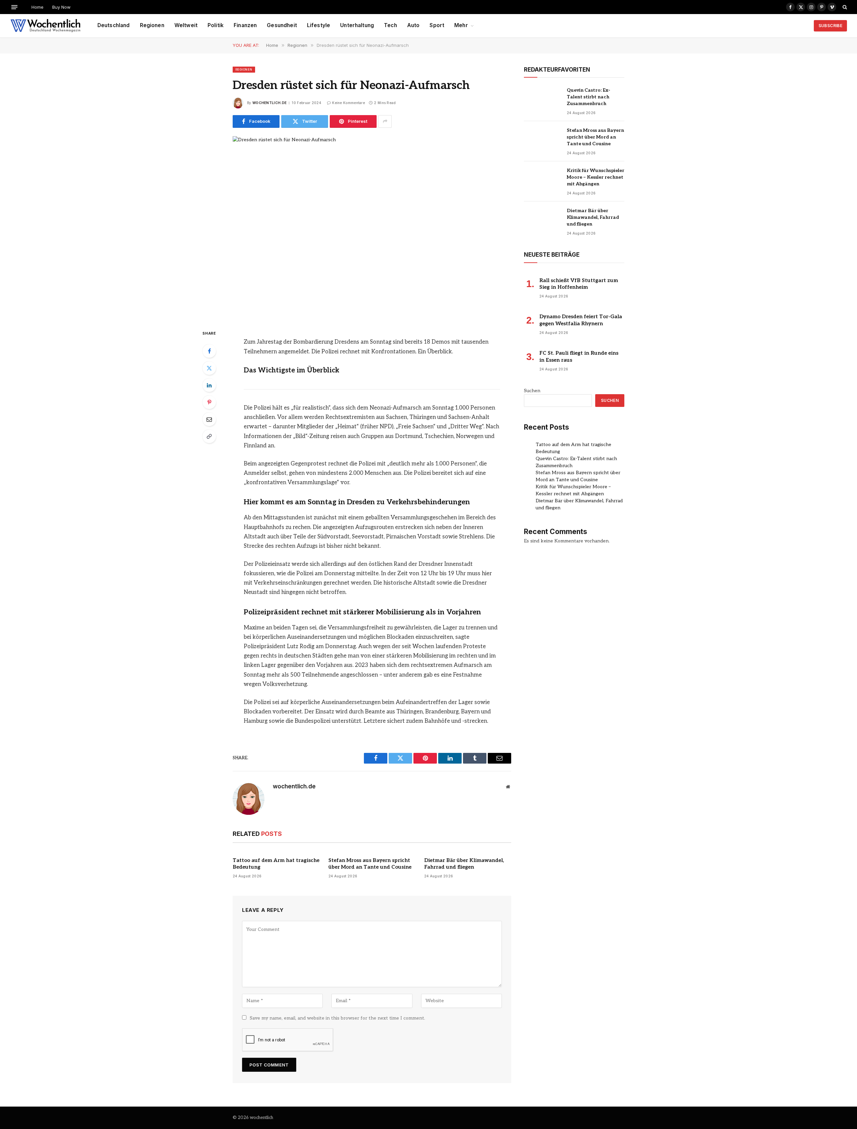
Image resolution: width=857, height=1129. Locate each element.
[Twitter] (209, 368)
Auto (413, 25)
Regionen (152, 25)
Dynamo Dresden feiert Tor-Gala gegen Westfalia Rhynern (580, 320)
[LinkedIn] (209, 385)
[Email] (209, 419)
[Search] (844, 7)
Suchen (532, 391)
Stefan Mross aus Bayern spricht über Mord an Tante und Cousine (369, 863)
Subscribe (830, 25)
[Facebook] (209, 351)
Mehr (461, 25)
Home (37, 7)
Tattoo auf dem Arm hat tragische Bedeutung (276, 863)
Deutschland (113, 25)
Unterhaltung (357, 25)
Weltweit (186, 25)
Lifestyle (318, 25)
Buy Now (61, 7)
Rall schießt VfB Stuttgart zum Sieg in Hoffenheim (578, 283)
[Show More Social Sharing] (385, 121)
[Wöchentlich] (45, 25)
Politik (216, 25)
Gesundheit (282, 25)
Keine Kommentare (348, 103)
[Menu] (14, 7)
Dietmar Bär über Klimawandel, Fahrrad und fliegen (464, 863)
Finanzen (245, 25)
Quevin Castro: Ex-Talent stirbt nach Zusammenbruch (588, 96)
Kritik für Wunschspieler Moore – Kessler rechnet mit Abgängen (595, 177)
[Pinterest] (209, 402)
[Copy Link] (209, 436)
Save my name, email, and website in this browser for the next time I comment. (337, 1018)
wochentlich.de (269, 103)
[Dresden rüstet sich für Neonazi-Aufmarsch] (372, 227)
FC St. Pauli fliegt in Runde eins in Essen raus (578, 356)
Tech (390, 25)
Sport (437, 25)
